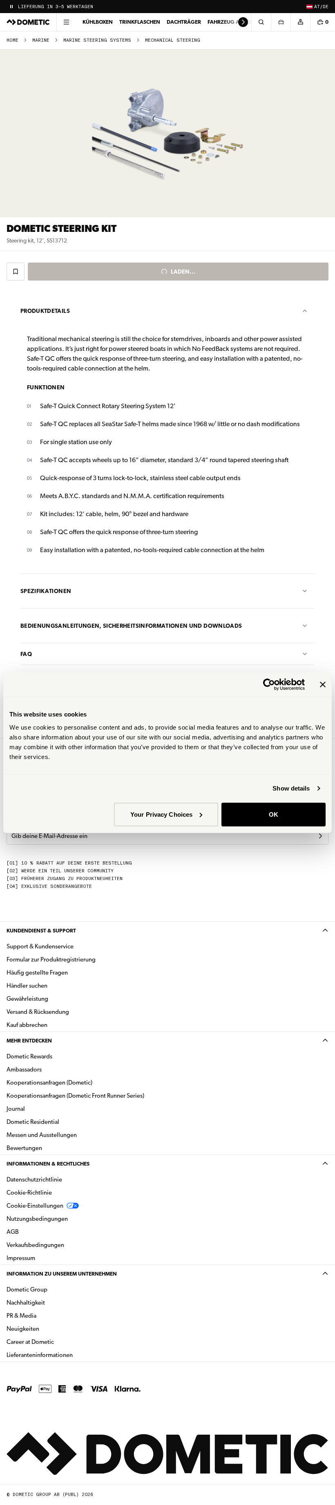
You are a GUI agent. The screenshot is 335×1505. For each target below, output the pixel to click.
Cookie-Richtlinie (29, 1192)
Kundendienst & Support (41, 931)
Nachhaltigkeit (26, 1302)
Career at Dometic (56, 1342)
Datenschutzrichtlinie (34, 1179)
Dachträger (184, 22)
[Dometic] (28, 22)
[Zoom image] (167, 133)
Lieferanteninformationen (40, 1355)
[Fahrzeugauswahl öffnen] (280, 22)
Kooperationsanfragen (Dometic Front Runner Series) (75, 1095)
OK (273, 814)
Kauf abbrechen (27, 1025)
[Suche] (261, 22)
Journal (16, 1108)
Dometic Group (53, 1289)
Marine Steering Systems (97, 40)
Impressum (21, 1258)
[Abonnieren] (320, 836)
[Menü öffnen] (66, 22)
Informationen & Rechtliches (48, 1164)
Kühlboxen (98, 22)
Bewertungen (24, 1148)
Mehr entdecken (29, 1041)
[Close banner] (323, 684)
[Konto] (300, 22)
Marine (40, 40)
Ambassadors (24, 1069)
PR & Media (47, 1315)
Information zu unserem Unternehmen (62, 1274)
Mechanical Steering (172, 40)
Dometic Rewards (29, 1056)
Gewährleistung (27, 998)
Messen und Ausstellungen (42, 1135)
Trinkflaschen (139, 22)
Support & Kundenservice (40, 946)
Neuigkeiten (49, 1328)
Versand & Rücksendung (38, 1011)
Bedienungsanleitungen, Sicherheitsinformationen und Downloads (131, 625)
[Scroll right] (243, 22)
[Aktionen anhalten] (11, 6)
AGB (13, 1231)
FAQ (26, 654)
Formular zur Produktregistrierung (51, 959)
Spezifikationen (45, 591)
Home (12, 40)
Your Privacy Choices (161, 814)
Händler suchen (27, 985)
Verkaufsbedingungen (35, 1245)
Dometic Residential (59, 1121)
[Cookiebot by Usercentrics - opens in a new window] (269, 684)
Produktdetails (45, 311)
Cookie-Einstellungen (35, 1205)
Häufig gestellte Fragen (37, 972)
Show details (291, 788)
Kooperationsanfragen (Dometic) (49, 1082)
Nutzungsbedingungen (37, 1218)
